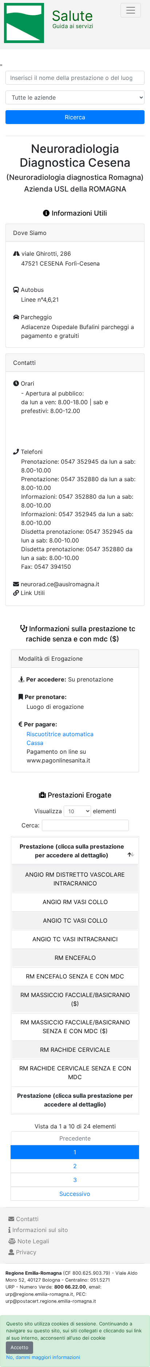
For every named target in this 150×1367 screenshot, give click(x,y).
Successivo (74, 1193)
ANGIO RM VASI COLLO (75, 901)
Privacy (25, 1252)
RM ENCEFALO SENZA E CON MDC (75, 976)
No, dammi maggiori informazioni (43, 1357)
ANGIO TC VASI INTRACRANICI (75, 939)
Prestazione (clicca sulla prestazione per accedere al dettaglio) (72, 851)
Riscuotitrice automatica (60, 734)
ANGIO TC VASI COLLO (75, 920)
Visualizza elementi (75, 811)
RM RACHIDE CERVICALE (75, 1049)
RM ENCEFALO (75, 957)
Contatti (26, 1219)
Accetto (19, 1347)
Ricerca (75, 117)
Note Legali (32, 1241)
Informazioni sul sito (39, 1229)
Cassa (35, 742)
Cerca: (30, 825)
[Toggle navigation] (131, 10)
